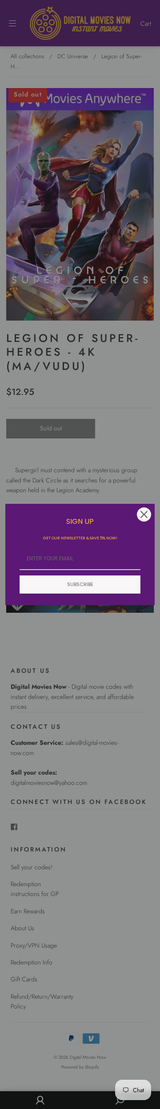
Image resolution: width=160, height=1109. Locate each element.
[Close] (144, 514)
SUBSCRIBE (80, 584)
